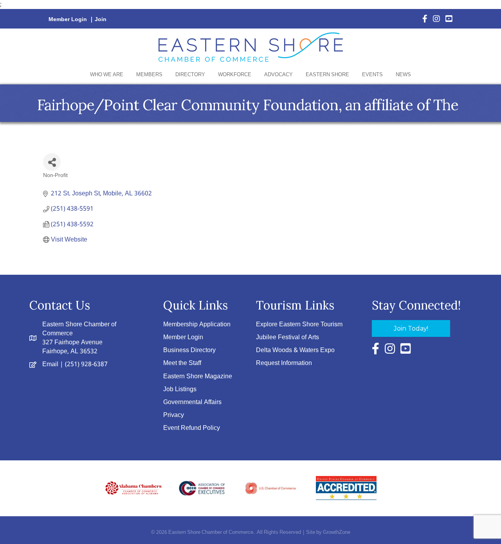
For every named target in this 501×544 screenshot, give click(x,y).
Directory (190, 74)
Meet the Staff (182, 363)
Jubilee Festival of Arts (287, 337)
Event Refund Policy (191, 428)
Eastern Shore (327, 74)
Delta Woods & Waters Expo (295, 350)
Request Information (284, 363)
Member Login (68, 19)
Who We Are (106, 74)
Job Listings (179, 389)
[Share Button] (52, 162)
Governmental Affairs (192, 402)
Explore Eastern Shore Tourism (299, 324)
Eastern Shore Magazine (197, 376)
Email (50, 364)
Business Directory (189, 350)
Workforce (234, 74)
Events (372, 74)
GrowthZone (336, 532)
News (403, 74)
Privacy (173, 415)
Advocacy (278, 74)
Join (100, 19)
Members (149, 74)
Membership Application (197, 324)
